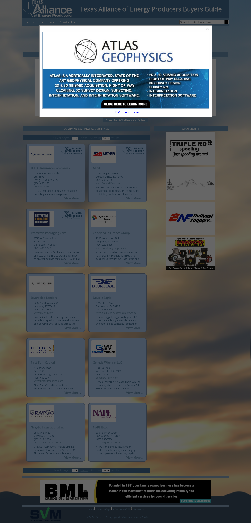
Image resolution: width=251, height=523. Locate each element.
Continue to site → (128, 112)
